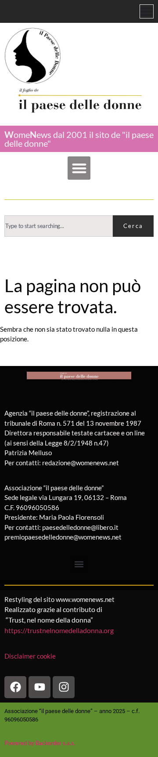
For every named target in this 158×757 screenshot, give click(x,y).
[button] (79, 168)
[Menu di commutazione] (147, 11)
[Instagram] (64, 687)
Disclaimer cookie (30, 656)
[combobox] (58, 226)
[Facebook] (15, 687)
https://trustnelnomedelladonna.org (59, 630)
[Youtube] (39, 687)
